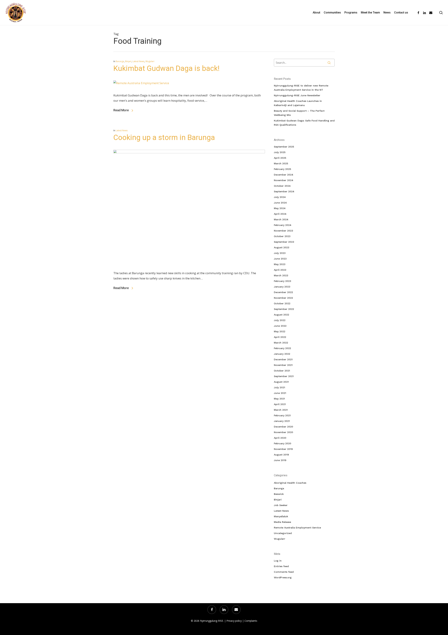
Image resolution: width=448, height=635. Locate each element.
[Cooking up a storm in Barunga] (189, 152)
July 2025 (279, 152)
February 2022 (282, 348)
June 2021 (280, 393)
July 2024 (280, 197)
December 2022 (283, 292)
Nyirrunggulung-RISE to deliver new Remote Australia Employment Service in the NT (301, 87)
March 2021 (281, 409)
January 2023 (282, 286)
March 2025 (281, 163)
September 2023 (284, 241)
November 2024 (283, 180)
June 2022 (280, 325)
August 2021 (281, 381)
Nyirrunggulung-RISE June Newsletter (297, 95)
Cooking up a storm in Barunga (164, 137)
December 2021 (283, 359)
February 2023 (282, 281)
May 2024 (280, 208)
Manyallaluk (281, 516)
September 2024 (284, 191)
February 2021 (282, 415)
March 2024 (281, 219)
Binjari (128, 61)
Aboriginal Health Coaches (290, 482)
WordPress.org (283, 577)
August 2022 (281, 314)
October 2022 (282, 303)
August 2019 (281, 454)
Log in (278, 560)
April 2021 (280, 404)
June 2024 (280, 202)
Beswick (279, 494)
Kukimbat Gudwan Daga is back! (166, 68)
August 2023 (281, 247)
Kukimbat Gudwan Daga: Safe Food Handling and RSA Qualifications (304, 122)
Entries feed (281, 566)
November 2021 (283, 365)
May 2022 (279, 331)
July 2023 (280, 253)
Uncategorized (283, 533)
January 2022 (282, 353)
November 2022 (283, 297)
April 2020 (280, 437)
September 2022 (284, 309)
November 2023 (283, 230)
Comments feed (284, 571)
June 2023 (280, 258)
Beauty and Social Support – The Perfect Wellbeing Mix (299, 112)
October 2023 (282, 236)
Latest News (138, 61)
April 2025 (280, 157)
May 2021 (279, 398)
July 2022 (279, 320)
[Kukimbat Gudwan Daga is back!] (141, 83)
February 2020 (282, 443)
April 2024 (280, 213)
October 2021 (282, 370)
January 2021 (282, 421)
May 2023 (279, 264)
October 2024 (282, 185)
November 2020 (283, 432)
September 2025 (284, 146)
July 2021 (279, 387)
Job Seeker (281, 505)
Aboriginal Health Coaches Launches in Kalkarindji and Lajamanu (298, 103)
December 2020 (283, 426)
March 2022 (281, 342)
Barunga (120, 61)
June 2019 (280, 460)
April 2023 (280, 269)
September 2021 (284, 376)
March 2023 (281, 275)
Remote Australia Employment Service (297, 527)
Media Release (282, 522)
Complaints (250, 620)
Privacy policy (234, 620)
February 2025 (282, 169)
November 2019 (283, 449)
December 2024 (283, 174)
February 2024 (282, 225)
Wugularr (150, 61)
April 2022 (280, 337)
